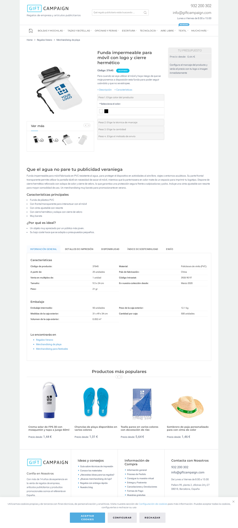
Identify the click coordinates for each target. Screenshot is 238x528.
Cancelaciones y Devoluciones (142, 486)
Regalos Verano (44, 40)
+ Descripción (104, 89)
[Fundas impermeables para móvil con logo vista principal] (60, 84)
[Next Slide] (88, 125)
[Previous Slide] (85, 125)
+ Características (123, 89)
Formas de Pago (135, 491)
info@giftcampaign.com (192, 13)
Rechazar (152, 517)
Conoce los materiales (91, 470)
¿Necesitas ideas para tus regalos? (97, 474)
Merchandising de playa (68, 40)
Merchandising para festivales (52, 348)
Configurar (122, 517)
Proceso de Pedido (136, 474)
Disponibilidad (110, 249)
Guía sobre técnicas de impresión (96, 466)
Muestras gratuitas (136, 495)
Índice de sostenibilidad (142, 249)
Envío (169, 249)
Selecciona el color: (110, 104)
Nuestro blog (86, 487)
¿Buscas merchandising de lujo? (96, 478)
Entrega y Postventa (137, 482)
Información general (137, 470)
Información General (43, 249)
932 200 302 (201, 5)
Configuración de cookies (153, 503)
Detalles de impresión (79, 249)
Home (30, 40)
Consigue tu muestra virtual (140, 478)
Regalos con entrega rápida (94, 483)
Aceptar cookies (87, 517)
